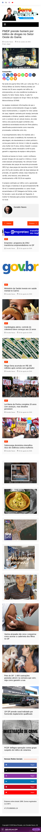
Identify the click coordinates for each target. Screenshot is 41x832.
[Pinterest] (15, 75)
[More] (15, 78)
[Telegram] (8, 78)
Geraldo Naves (8, 42)
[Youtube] (26, 75)
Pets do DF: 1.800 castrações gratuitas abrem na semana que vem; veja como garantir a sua (20, 678)
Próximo (32, 223)
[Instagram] (4, 78)
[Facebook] (4, 75)
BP (5, 44)
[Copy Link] (11, 78)
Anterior (8, 223)
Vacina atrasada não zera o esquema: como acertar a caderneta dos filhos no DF (20, 636)
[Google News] (30, 75)
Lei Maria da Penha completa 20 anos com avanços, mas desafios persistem (20, 406)
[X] (8, 75)
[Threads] (34, 75)
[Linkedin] (11, 75)
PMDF (8, 44)
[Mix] (19, 75)
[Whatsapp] (22, 75)
